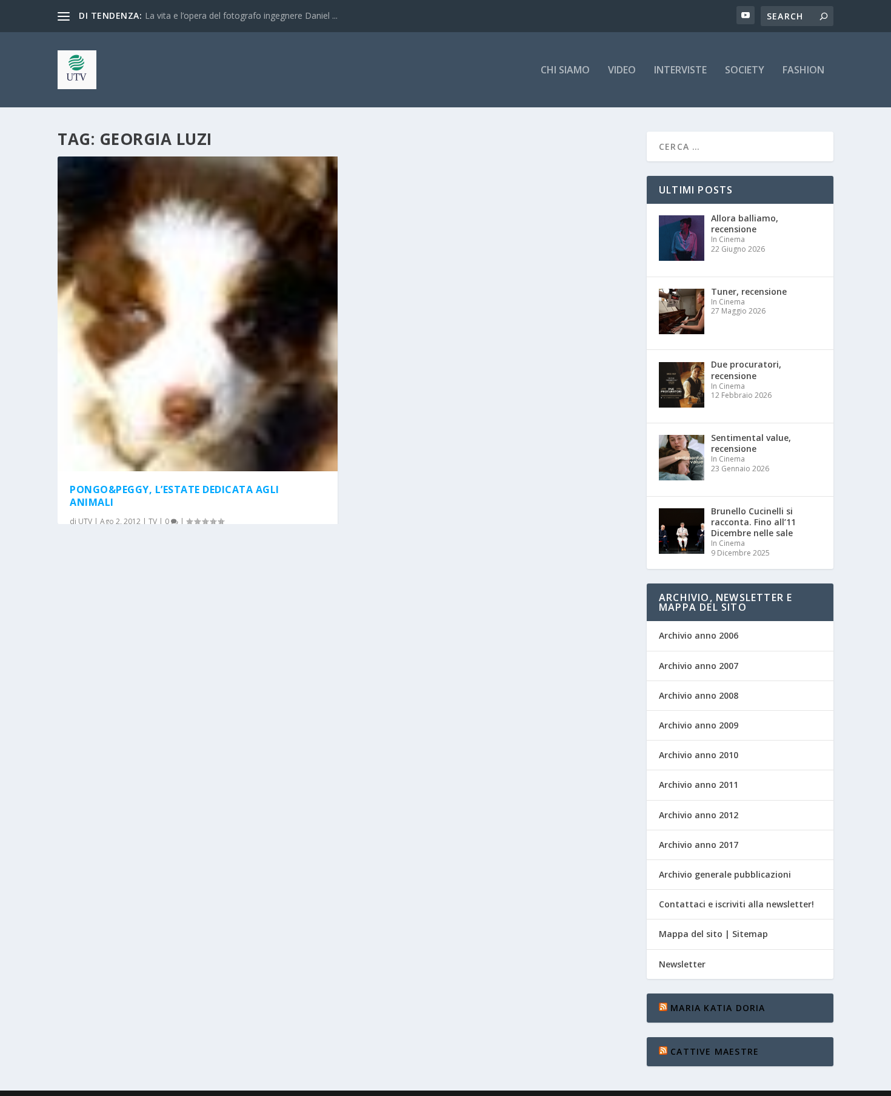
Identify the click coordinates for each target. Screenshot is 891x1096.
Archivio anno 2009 (698, 725)
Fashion (803, 70)
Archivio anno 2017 (698, 844)
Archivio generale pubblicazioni (725, 874)
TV (152, 521)
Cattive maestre (714, 1051)
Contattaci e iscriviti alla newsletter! (736, 904)
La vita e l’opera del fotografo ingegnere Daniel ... (241, 15)
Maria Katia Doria (717, 1008)
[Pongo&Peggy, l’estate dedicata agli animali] (198, 313)
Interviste (680, 70)
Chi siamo (565, 70)
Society (744, 70)
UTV (85, 521)
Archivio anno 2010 (698, 755)
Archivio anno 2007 (698, 665)
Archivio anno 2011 (698, 784)
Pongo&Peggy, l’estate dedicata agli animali (174, 496)
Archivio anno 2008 (698, 695)
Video (622, 70)
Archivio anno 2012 (698, 815)
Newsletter (682, 964)
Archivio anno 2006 (698, 635)
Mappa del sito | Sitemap (713, 934)
